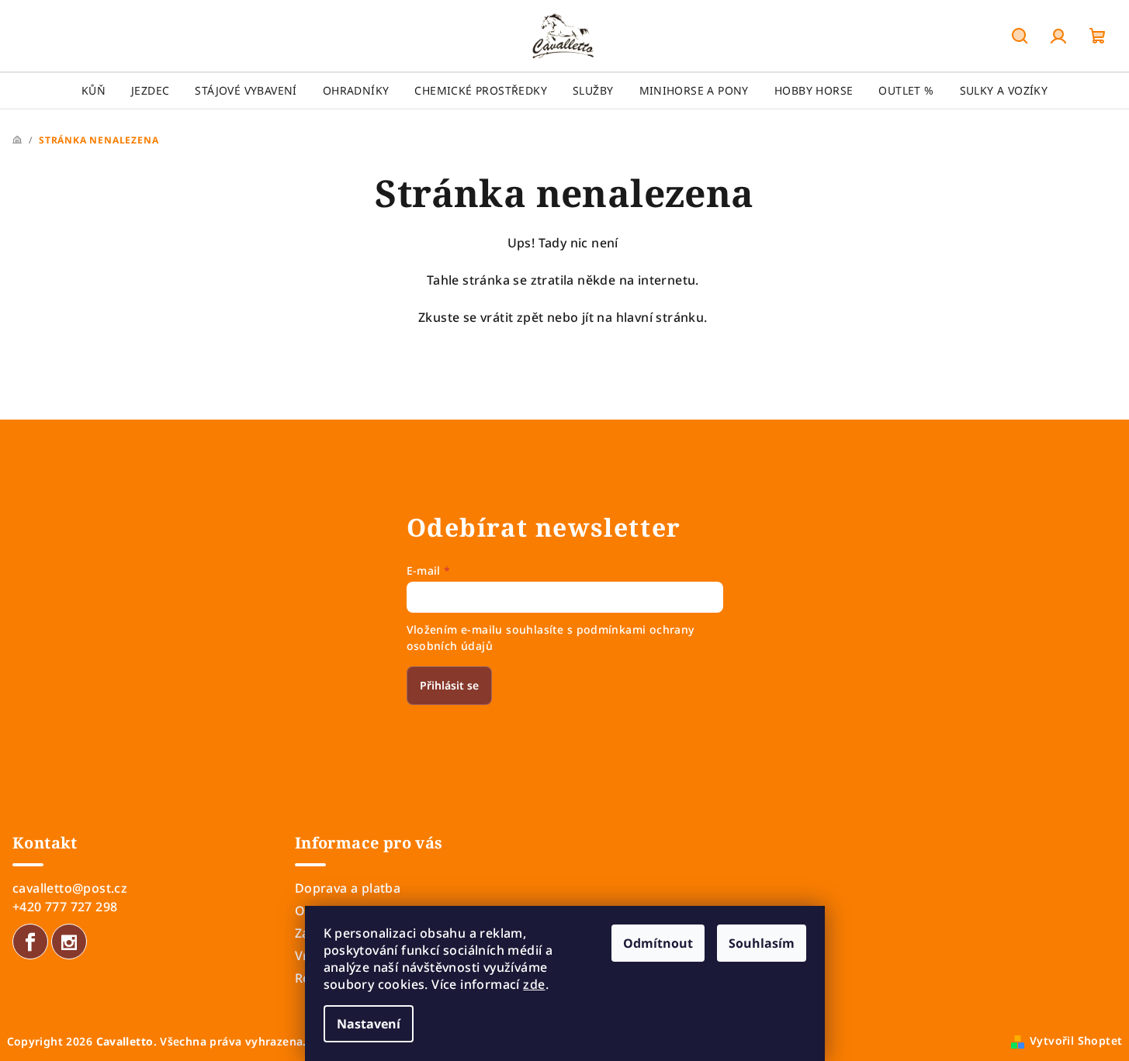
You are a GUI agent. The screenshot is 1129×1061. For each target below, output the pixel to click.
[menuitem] (93, 91)
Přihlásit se (449, 685)
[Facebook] (30, 941)
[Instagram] (69, 941)
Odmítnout (658, 943)
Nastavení (368, 1023)
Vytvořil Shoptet (1076, 1040)
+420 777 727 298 (64, 906)
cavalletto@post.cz (69, 888)
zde (534, 984)
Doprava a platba (347, 888)
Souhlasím (762, 943)
